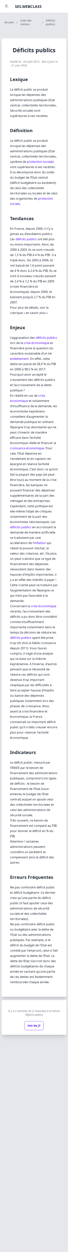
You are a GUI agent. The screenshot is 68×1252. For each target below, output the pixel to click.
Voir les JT (34, 1025)
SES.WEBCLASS (28, 6)
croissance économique (27, 448)
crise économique (36, 343)
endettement (19, 359)
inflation (40, 543)
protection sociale (40, 162)
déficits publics (26, 239)
